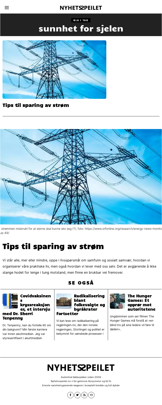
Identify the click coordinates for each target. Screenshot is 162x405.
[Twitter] (77, 395)
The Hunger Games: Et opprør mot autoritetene (141, 302)
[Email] (91, 395)
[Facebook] (70, 395)
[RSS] (84, 395)
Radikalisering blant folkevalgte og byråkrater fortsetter (80, 304)
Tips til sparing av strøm (36, 105)
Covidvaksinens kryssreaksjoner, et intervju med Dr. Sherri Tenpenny (27, 307)
